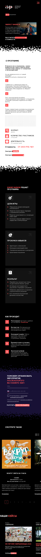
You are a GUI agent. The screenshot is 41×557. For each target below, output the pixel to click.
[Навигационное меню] (38, 3)
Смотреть (10, 156)
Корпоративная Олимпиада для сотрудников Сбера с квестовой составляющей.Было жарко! (17, 547)
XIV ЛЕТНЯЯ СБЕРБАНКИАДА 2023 (18, 544)
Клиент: (7, 522)
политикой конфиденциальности (18, 396)
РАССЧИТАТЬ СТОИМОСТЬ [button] (10, 38)
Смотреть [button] (11, 151)
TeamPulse (24, 322)
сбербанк (9, 524)
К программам (12, 14)
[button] (25, 37)
